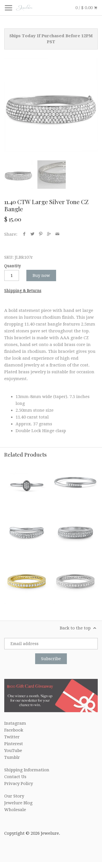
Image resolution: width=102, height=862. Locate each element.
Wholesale (15, 809)
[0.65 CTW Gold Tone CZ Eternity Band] (26, 581)
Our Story (14, 796)
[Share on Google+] (49, 234)
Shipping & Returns (22, 290)
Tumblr (12, 757)
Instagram (15, 723)
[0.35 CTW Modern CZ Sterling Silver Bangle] (75, 483)
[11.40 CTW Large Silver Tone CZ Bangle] (51, 105)
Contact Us (15, 776)
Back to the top (76, 628)
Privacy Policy (18, 783)
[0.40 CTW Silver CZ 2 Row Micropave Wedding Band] (75, 532)
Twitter (12, 736)
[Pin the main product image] (40, 234)
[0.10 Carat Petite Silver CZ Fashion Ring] (26, 483)
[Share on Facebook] (24, 234)
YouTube (13, 750)
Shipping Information (26, 769)
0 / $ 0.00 (84, 7)
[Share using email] (57, 234)
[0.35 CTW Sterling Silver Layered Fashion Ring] (26, 532)
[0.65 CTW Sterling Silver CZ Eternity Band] (75, 581)
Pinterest (13, 743)
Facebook (13, 730)
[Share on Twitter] (32, 234)
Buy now (41, 275)
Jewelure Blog (18, 802)
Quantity (12, 266)
